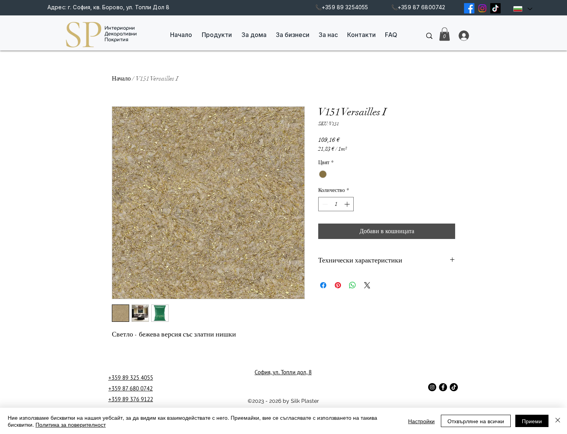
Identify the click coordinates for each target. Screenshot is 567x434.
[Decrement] (324, 204)
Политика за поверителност (70, 424)
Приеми (532, 421)
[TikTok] (495, 8)
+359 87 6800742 (421, 7)
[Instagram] (482, 8)
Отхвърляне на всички (475, 421)
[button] (444, 34)
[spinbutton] (336, 204)
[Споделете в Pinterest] (338, 285)
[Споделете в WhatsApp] (352, 285)
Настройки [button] (421, 421)
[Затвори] (557, 421)
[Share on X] (367, 285)
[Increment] (348, 204)
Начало (121, 78)
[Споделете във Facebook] (323, 285)
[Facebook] (469, 8)
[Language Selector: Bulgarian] (522, 9)
